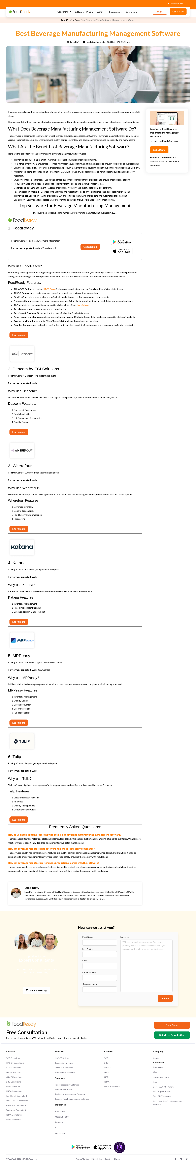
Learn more (18, 335)
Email (85, 961)
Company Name (89, 984)
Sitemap (117, 1159)
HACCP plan (49, 289)
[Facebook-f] (175, 1159)
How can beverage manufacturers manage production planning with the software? (53, 862)
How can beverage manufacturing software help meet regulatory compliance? (51, 848)
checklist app (82, 305)
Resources (114, 12)
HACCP (99, 12)
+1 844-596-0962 (177, 3)
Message (124, 937)
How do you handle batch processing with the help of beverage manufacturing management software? (64, 834)
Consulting (62, 11)
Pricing (89, 12)
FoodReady (67, 19)
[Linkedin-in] (187, 1159)
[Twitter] (181, 1159)
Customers (131, 12)
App (77, 19)
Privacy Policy (97, 1159)
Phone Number (89, 972)
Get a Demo (90, 246)
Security (108, 1159)
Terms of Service (82, 1159)
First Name (87, 937)
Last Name (87, 949)
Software (79, 12)
